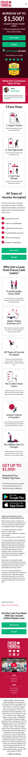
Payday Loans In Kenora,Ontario (10, 605)
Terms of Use (14, 688)
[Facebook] (10, 651)
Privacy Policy (14, 690)
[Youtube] (18, 651)
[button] (26, 4)
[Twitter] (14, 651)
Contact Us (14, 679)
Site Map (14, 693)
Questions (14, 681)
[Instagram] (10, 654)
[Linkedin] (14, 654)
